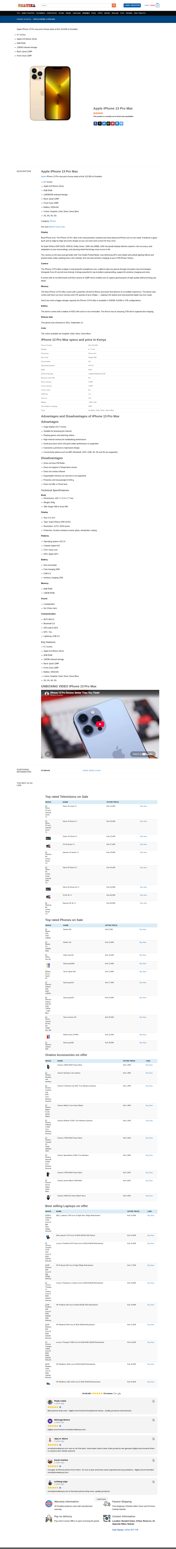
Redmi (68, 13)
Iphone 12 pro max (57, 227)
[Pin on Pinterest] (113, 124)
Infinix (107, 13)
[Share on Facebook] (95, 124)
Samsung (77, 13)
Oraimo (129, 13)
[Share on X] (100, 124)
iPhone (52, 221)
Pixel (93, 13)
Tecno (61, 13)
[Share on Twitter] (104, 124)
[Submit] (114, 5)
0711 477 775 (131, 1530)
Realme (115, 13)
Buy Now (143, 806)
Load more (101, 1499)
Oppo (100, 13)
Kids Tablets (140, 13)
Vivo (122, 13)
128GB (85, 770)
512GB (97, 770)
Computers (52, 13)
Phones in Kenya (24, 19)
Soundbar (40, 13)
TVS (18, 13)
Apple (43, 176)
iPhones (86, 13)
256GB (91, 770)
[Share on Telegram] (121, 124)
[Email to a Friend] (108, 124)
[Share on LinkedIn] (117, 124)
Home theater (28, 13)
